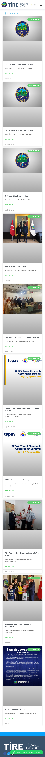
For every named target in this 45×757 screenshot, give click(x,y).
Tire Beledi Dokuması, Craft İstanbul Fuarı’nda (22, 338)
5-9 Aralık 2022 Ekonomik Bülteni (17, 196)
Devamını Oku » (10, 73)
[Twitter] (8, 753)
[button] (26, 752)
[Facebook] (4, 753)
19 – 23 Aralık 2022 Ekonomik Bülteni (19, 65)
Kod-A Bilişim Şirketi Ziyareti (15, 267)
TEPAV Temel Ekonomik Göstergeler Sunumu (22, 480)
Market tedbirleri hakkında (15, 710)
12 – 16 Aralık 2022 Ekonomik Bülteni (19, 130)
